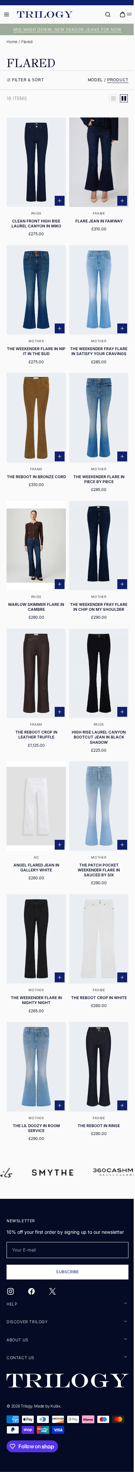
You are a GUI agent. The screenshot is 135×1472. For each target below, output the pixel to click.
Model (90, 80)
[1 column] (108, 98)
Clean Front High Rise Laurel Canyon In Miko (35, 220)
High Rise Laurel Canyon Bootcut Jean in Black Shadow (95, 728)
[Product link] (35, 177)
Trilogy (26, 1405)
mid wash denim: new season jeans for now (65, 29)
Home (12, 41)
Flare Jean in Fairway (95, 217)
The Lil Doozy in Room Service (35, 1108)
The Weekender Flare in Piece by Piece (95, 473)
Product (113, 80)
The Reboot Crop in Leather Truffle (35, 726)
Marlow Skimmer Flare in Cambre (35, 597)
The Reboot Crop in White (95, 982)
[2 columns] (119, 98)
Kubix (55, 1405)
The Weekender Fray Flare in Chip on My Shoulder (95, 599)
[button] (103, 14)
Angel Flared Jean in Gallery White (35, 855)
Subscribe (65, 1272)
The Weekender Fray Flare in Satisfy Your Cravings (95, 346)
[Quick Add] (57, 197)
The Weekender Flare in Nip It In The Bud (35, 344)
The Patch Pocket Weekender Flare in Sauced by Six (95, 857)
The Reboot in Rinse (95, 1106)
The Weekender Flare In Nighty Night (35, 984)
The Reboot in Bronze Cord (34, 473)
